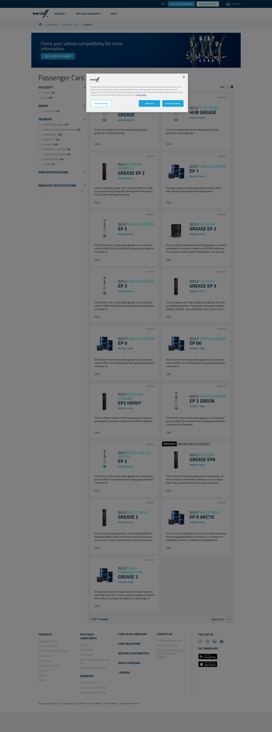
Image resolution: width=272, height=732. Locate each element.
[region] (137, 92)
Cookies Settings (101, 103)
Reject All (149, 103)
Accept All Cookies (173, 103)
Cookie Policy (141, 95)
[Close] (183, 77)
